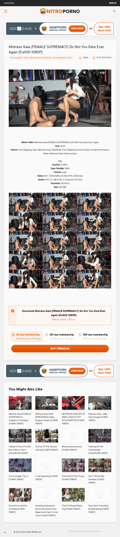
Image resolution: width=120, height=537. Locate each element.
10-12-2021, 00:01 (104, 57)
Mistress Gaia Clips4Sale (40, 58)
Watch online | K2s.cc (63, 319)
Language (9, 3)
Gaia (26, 58)
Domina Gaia (72, 58)
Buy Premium (60, 348)
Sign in (112, 3)
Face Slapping (16, 58)
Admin (85, 57)
